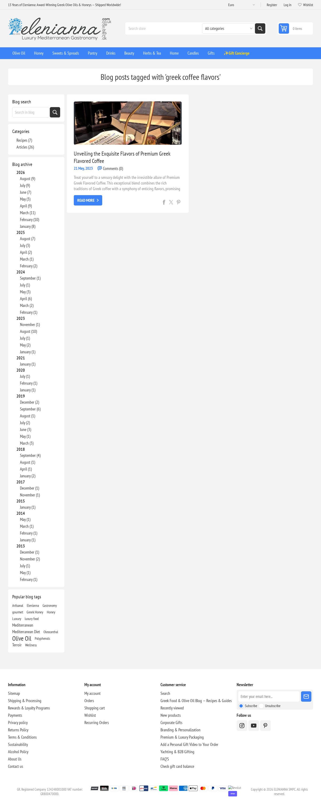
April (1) (26, 469)
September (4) (30, 455)
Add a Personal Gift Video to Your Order (189, 744)
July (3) (25, 245)
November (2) (30, 559)
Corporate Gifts (171, 722)
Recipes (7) (24, 140)
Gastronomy (50, 605)
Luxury (16, 618)
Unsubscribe (273, 705)
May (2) (25, 345)
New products (170, 715)
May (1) (25, 436)
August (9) (27, 178)
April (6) (26, 298)
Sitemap (14, 693)
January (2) (27, 476)
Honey (51, 612)
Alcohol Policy (18, 751)
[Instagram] (242, 725)
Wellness (31, 645)
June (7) (25, 192)
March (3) (26, 443)
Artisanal (17, 605)
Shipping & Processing (24, 700)
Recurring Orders (96, 722)
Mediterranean (22, 625)
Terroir (17, 645)
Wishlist (90, 715)
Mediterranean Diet (26, 631)
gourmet (17, 612)
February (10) (29, 219)
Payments (15, 715)
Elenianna (33, 605)
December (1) (29, 488)
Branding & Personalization (180, 730)
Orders (89, 700)
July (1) (25, 285)
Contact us (15, 766)
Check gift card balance (177, 766)
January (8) (27, 226)
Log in (287, 4)
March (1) (26, 259)
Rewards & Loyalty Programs (29, 708)
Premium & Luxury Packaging (182, 737)
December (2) (29, 402)
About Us (14, 759)
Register (272, 4)
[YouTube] (253, 725)
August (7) (27, 238)
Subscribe (251, 705)
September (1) (30, 278)
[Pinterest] (265, 725)
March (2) (26, 305)
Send (306, 696)
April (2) (26, 252)
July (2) (25, 422)
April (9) (26, 206)
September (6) (30, 409)
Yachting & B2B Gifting (177, 751)
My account (92, 693)
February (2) (28, 266)
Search (260, 28)
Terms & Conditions (22, 737)
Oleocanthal (50, 631)
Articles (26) (25, 147)
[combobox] (30, 112)
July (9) (25, 185)
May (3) (25, 199)
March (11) (27, 212)
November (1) (30, 324)
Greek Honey (35, 612)
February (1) (28, 312)
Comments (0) (113, 168)
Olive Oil (21, 638)
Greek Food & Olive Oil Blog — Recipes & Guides (196, 700)
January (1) (27, 351)
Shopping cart (94, 708)
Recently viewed (172, 708)
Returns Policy (18, 730)
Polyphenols (42, 638)
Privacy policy (18, 722)
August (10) (28, 331)
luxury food (32, 618)
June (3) (25, 429)
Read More (85, 200)
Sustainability (18, 744)
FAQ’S (164, 759)
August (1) (27, 416)
